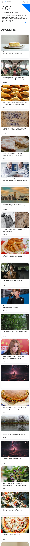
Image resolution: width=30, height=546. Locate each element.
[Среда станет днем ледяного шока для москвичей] (15, 326)
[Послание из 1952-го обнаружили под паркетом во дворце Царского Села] (15, 123)
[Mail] (5, 2)
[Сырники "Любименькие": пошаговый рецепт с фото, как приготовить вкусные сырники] (15, 250)
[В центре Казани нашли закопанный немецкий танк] (15, 224)
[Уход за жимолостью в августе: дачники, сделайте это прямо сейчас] (15, 478)
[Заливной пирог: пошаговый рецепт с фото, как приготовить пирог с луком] (15, 402)
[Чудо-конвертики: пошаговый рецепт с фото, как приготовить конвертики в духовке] (15, 97)
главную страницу (20, 22)
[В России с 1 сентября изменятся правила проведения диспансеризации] (15, 173)
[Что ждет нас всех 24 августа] (15, 453)
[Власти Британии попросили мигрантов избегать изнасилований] (15, 199)
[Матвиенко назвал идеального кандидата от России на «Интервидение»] (15, 300)
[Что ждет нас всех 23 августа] (15, 377)
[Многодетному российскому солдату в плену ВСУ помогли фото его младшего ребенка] (15, 72)
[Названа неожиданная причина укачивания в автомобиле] (15, 275)
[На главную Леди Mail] (8, 2)
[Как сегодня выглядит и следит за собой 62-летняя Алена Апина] (15, 351)
